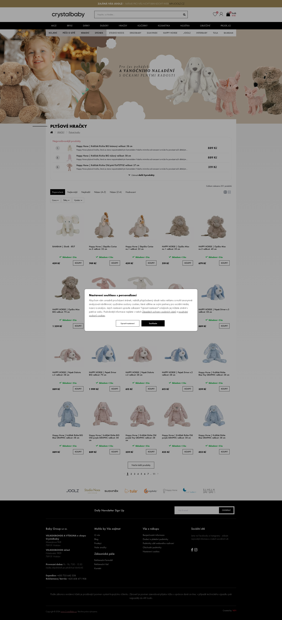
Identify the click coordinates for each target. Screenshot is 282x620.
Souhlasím (153, 323)
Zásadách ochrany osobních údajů (159, 311)
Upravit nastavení (128, 323)
